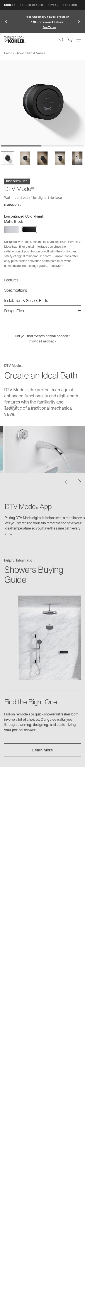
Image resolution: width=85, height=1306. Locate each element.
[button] (7, 158)
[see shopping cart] (70, 39)
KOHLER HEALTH (31, 5)
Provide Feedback (42, 341)
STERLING (70, 5)
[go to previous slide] (6, 21)
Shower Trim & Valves (30, 53)
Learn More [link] (42, 750)
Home (8, 53)
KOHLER (9, 5)
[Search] (61, 39)
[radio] (11, 229)
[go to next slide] (78, 21)
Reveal (53, 5)
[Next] (79, 481)
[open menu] (78, 39)
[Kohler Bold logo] (15, 39)
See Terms (44, 27)
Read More (55, 265)
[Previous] (66, 481)
